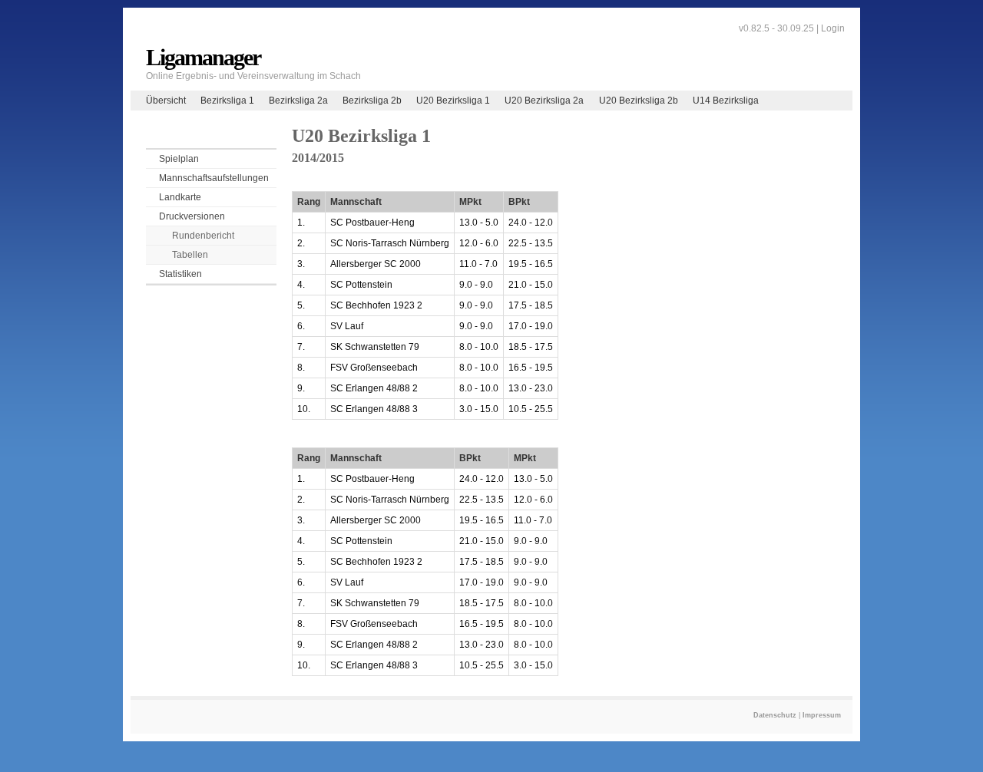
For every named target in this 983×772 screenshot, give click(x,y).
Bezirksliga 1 (227, 100)
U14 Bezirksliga (726, 100)
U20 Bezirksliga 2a (544, 100)
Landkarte (180, 197)
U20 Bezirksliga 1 (453, 100)
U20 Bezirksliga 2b (638, 100)
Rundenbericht (203, 235)
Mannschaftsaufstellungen (214, 178)
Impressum (822, 715)
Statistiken (180, 274)
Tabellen (190, 254)
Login (833, 28)
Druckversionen (192, 216)
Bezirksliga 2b (372, 100)
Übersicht (166, 100)
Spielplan (179, 158)
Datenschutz (774, 715)
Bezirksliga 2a (298, 100)
